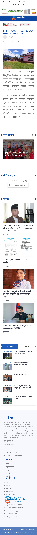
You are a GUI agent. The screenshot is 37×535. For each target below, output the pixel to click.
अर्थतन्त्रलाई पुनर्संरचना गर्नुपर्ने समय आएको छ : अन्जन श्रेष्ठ (23, 352)
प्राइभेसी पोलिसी (10, 494)
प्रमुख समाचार (10, 467)
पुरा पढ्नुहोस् (6, 235)
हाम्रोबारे (8, 485)
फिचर (7, 464)
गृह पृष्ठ (8, 482)
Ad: (11, 514)
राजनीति (8, 476)
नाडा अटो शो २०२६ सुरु (20, 374)
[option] (18, 139)
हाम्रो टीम (8, 488)
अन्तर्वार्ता (8, 473)
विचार (7, 470)
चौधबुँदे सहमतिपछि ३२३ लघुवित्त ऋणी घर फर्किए (24, 397)
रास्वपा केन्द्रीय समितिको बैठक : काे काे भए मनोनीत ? (17, 261)
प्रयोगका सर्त (9, 491)
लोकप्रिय (27, 346)
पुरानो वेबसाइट (8, 2)
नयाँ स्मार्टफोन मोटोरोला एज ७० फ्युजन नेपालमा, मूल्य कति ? (22, 364)
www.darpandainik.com (11, 431)
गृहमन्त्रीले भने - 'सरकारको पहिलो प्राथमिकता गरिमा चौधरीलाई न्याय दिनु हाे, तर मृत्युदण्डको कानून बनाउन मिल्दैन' (18, 228)
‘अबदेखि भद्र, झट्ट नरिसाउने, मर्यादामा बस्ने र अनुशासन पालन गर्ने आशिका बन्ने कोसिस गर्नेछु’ (17, 294)
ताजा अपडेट (10, 346)
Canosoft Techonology (13, 532)
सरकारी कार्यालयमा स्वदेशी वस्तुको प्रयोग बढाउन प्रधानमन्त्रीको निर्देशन (17, 326)
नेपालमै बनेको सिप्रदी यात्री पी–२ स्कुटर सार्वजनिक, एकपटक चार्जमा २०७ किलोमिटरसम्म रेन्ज (23, 387)
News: (14, 456)
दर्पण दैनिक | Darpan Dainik (20, 530)
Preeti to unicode (29, 2)
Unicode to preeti (18, 2)
